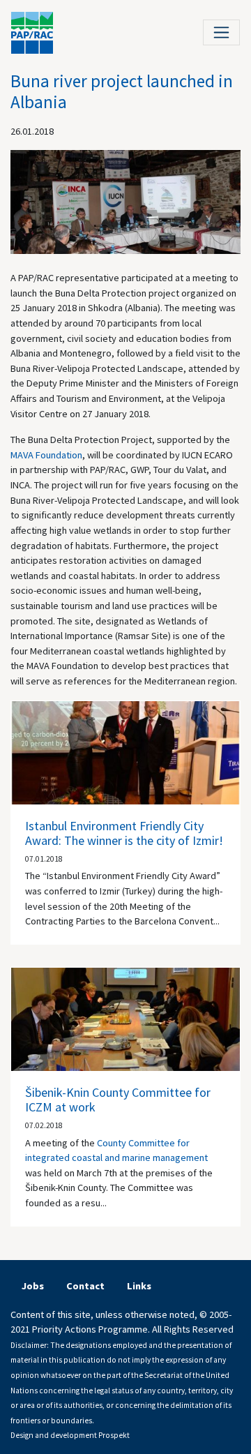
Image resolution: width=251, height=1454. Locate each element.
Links (139, 1286)
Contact (85, 1286)
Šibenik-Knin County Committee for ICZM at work (118, 1100)
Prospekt (114, 1435)
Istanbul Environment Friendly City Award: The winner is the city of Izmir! (124, 833)
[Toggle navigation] (221, 32)
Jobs (33, 1286)
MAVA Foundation (46, 455)
